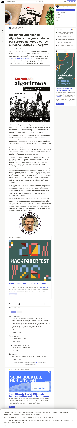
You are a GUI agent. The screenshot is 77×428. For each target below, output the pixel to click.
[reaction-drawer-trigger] (2, 31)
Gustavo (14, 316)
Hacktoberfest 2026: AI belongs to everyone (27, 283)
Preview (19, 312)
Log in (64, 1)
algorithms (24, 48)
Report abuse (33, 364)
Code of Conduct (26, 364)
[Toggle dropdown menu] (50, 238)
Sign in (36, 362)
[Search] (6, 2)
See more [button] (12, 406)
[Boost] (3, 44)
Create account (71, 1)
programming (17, 48)
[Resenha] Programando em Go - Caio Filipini (21, 58)
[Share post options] (3, 48)
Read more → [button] (60, 103)
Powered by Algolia (38, 1)
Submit (13, 312)
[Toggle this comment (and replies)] (10, 319)
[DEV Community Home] (2, 1)
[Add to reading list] (3, 40)
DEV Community (67, 29)
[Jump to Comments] (3, 36)
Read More (12, 296)
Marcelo (14, 336)
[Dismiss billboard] (74, 410)
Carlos (13, 354)
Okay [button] (6, 425)
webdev (11, 48)
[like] (13, 350)
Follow (65, 9)
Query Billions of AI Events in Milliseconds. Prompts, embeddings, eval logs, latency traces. (29, 395)
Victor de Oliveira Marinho (18, 27)
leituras (29, 48)
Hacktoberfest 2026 (60, 96)
